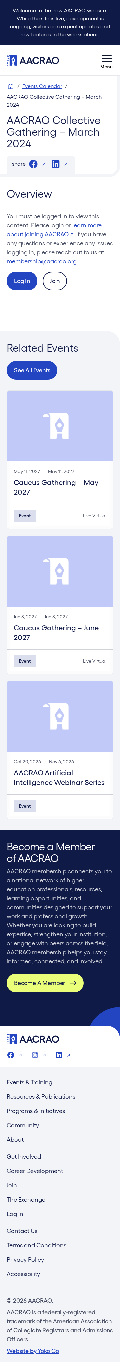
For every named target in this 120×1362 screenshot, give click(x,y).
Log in (15, 1213)
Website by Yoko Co (33, 1350)
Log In (22, 280)
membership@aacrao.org (42, 261)
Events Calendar (42, 86)
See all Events (32, 370)
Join (55, 280)
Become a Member (39, 982)
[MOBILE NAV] (106, 60)
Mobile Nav (106, 60)
